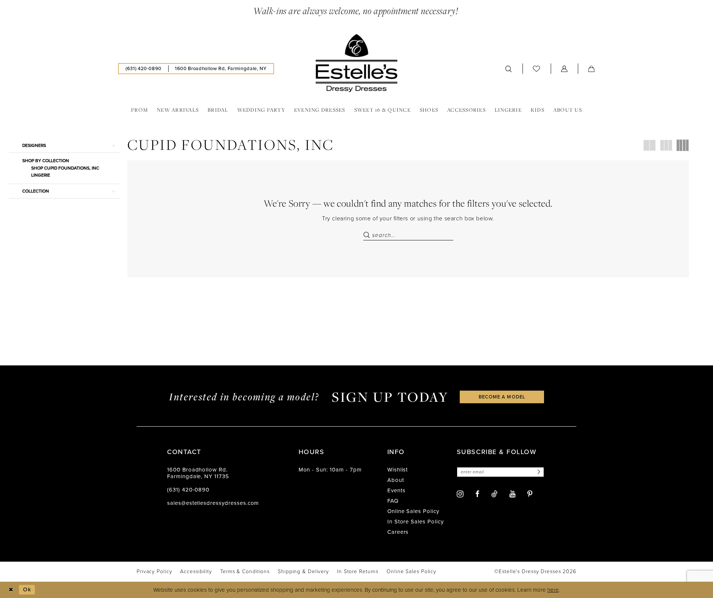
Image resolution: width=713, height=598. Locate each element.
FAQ (392, 501)
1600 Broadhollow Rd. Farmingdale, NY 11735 (198, 473)
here (553, 590)
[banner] (356, 63)
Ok (27, 589)
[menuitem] (143, 68)
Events (396, 490)
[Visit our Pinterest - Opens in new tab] (530, 493)
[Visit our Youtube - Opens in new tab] (512, 493)
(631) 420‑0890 (188, 490)
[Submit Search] (367, 235)
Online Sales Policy (413, 511)
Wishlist (397, 470)
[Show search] (508, 68)
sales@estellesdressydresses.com (213, 503)
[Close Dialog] (10, 589)
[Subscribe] (537, 472)
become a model (502, 396)
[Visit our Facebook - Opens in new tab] (477, 493)
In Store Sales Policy (415, 522)
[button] (564, 68)
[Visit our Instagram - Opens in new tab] (460, 494)
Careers (398, 532)
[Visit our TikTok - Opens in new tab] (494, 493)
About (395, 480)
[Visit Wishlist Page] (536, 68)
